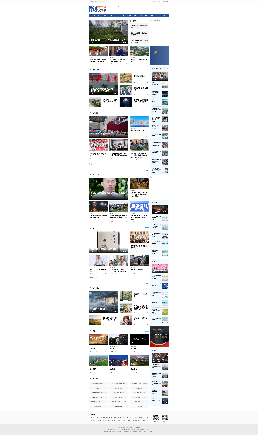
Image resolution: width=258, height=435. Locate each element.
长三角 (111, 16)
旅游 (146, 16)
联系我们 (138, 427)
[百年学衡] (98, 339)
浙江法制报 (93, 420)
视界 (157, 16)
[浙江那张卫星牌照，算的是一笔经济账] (165, 94)
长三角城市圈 (144, 420)
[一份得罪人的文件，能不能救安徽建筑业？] (165, 153)
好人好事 (133, 348)
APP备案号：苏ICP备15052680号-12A (147, 431)
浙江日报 (136, 418)
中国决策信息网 (121, 420)
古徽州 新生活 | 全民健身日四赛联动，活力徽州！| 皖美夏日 (119, 217)
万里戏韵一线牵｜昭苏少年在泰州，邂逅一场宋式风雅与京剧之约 (139, 194)
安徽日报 (99, 420)
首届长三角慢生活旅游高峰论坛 (156, 251)
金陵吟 (112, 348)
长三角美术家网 (136, 420)
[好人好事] (139, 339)
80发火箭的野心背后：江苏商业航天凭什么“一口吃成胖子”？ (156, 170)
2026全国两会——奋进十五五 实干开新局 (159, 360)
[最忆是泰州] (98, 360)
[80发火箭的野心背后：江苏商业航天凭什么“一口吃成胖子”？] (165, 170)
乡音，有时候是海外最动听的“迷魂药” (139, 34)
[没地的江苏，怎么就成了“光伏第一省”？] (165, 85)
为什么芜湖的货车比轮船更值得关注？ (156, 160)
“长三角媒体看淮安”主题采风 (156, 234)
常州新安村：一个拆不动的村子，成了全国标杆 (110, 101)
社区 (141, 16)
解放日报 (93, 418)
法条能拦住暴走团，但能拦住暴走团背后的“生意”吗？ (98, 60)
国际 (105, 16)
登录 (154, 1)
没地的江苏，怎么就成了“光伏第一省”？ (156, 83)
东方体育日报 (109, 418)
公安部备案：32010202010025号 (131, 431)
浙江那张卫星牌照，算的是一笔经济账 (156, 92)
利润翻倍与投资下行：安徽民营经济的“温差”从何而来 (156, 110)
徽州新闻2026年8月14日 (138, 130)
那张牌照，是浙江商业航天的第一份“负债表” (141, 101)
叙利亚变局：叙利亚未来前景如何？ (156, 391)
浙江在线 (114, 420)
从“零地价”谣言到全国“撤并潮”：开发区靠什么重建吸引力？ (141, 308)
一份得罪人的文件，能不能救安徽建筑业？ (156, 152)
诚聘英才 (133, 427)
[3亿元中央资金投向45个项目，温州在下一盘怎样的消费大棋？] (165, 145)
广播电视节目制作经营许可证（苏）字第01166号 (113, 431)
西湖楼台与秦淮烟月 (140, 76)
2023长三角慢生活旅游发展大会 (156, 301)
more (167, 68)
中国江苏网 (104, 420)
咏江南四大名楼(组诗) (137, 269)
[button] (123, 42)
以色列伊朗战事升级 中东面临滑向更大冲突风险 (156, 366)
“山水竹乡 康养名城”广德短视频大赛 (156, 225)
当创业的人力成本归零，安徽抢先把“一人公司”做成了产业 (156, 127)
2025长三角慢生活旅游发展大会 (156, 217)
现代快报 (125, 418)
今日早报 (146, 418)
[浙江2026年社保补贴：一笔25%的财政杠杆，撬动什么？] (165, 119)
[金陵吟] (118, 339)
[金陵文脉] (118, 360)
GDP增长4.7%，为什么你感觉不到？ (139, 26)
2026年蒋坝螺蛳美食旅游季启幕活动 (159, 271)
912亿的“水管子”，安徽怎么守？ (156, 100)
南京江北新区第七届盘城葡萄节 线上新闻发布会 (156, 311)
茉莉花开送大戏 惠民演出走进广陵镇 (139, 247)
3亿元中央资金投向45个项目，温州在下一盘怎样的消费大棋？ (156, 144)
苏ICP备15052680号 (145, 429)
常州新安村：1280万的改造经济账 (159, 78)
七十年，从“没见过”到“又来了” (139, 60)
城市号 (163, 16)
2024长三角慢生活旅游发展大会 (156, 242)
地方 (117, 16)
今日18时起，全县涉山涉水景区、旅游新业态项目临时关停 (139, 217)
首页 (94, 16)
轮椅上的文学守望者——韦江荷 (98, 270)
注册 (159, 1)
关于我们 (123, 427)
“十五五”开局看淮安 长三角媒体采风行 (159, 211)
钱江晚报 (141, 418)
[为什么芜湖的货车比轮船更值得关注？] (165, 162)
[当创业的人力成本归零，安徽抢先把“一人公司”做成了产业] (165, 128)
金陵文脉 (113, 369)
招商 (135, 16)
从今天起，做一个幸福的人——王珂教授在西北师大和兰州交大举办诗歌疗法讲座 (118, 270)
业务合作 (128, 427)
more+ (147, 69)
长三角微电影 (129, 420)
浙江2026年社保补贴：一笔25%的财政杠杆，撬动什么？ (156, 118)
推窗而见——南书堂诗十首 (141, 295)
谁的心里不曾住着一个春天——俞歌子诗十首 (110, 319)
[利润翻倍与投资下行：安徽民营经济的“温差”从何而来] (165, 111)
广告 (147, 170)
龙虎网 (109, 420)
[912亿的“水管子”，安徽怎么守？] (165, 102)
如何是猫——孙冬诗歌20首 (141, 319)
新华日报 (115, 418)
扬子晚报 (120, 418)
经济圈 (129, 16)
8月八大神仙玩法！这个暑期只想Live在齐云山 (98, 216)
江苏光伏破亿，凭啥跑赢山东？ (141, 89)
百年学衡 (92, 348)
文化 (123, 16)
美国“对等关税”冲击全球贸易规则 (156, 374)
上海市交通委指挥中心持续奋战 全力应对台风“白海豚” (118, 155)
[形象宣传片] (139, 360)
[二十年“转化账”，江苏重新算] (165, 136)
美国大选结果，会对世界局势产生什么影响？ (156, 399)
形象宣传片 (134, 369)
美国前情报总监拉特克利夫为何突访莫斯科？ (118, 60)
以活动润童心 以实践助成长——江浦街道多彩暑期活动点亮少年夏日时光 (139, 155)
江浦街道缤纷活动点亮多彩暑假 (98, 155)
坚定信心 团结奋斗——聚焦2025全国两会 (156, 383)
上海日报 (98, 418)
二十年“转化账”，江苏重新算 (156, 134)
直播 (152, 16)
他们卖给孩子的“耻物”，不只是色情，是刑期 (139, 41)
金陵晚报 (130, 418)
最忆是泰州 (93, 369)
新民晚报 (103, 418)
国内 (99, 16)
